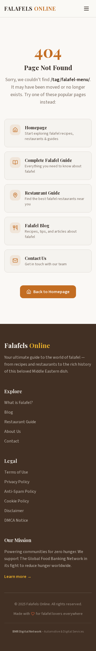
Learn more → (17, 577)
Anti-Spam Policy (20, 491)
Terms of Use (16, 472)
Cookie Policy (16, 501)
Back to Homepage (51, 292)
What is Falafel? (18, 403)
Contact (11, 441)
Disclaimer (14, 511)
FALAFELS (30, 8)
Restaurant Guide (20, 422)
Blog (8, 412)
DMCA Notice (16, 520)
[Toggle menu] (86, 8)
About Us (12, 431)
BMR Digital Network (27, 631)
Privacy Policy (16, 482)
